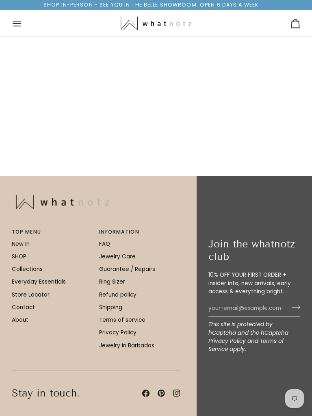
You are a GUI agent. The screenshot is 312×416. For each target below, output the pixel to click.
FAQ (104, 244)
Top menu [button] (26, 231)
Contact (23, 307)
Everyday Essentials (39, 282)
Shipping (110, 307)
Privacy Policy (227, 341)
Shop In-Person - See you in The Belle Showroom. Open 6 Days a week (150, 4)
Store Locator (31, 295)
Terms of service (122, 320)
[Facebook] (146, 393)
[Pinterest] (161, 393)
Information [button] (119, 231)
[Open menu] (24, 23)
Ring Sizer (112, 282)
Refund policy (117, 295)
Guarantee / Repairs (127, 269)
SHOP (19, 256)
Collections (27, 269)
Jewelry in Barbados (126, 345)
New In (21, 244)
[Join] (293, 307)
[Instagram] (176, 393)
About (20, 320)
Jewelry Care (117, 256)
